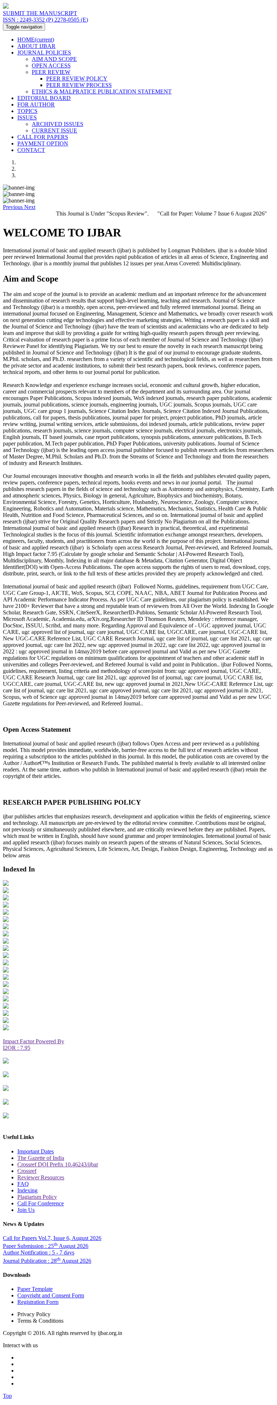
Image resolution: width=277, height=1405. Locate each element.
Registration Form (37, 1302)
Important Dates (35, 1151)
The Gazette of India (40, 1158)
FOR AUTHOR (36, 104)
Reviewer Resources (40, 1177)
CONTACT (31, 150)
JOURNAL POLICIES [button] (44, 52)
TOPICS (27, 111)
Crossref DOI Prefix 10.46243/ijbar (57, 1164)
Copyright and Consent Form (50, 1295)
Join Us (26, 1210)
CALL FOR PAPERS (42, 137)
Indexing (27, 1190)
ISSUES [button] (27, 117)
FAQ (23, 1184)
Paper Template (35, 1289)
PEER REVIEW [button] (51, 72)
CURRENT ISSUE (54, 130)
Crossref (26, 1171)
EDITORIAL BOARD (44, 98)
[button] (13, 207)
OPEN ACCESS (51, 65)
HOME (35, 39)
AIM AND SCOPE (54, 59)
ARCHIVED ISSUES (57, 124)
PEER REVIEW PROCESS (79, 85)
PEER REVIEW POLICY (76, 78)
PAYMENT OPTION (42, 143)
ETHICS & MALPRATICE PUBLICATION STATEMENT (102, 91)
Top (7, 1396)
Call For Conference (40, 1203)
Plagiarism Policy (37, 1197)
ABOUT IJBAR (36, 46)
